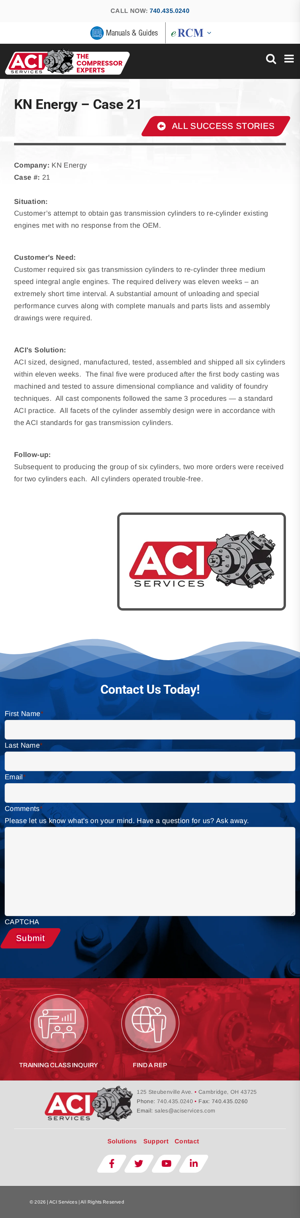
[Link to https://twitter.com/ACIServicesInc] (139, 1164)
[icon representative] (150, 991)
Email (15, 777)
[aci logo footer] (90, 1088)
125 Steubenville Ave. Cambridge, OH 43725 (197, 1092)
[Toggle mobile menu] (289, 58)
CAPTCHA (22, 922)
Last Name (24, 745)
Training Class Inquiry (58, 1065)
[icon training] (58, 991)
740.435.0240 (169, 10)
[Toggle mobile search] (271, 58)
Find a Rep (150, 1065)
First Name (24, 714)
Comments (24, 809)
